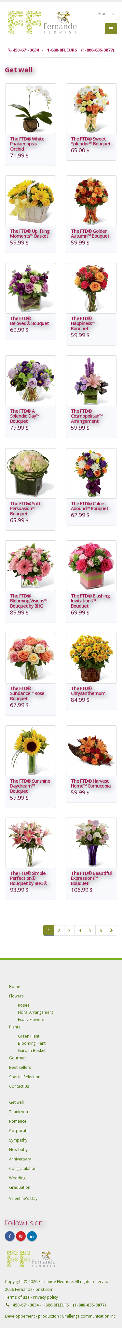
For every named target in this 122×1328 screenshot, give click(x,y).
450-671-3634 (26, 1304)
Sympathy (18, 1140)
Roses (24, 1005)
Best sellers (20, 1067)
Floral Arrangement (35, 1012)
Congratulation (22, 1168)
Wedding (17, 1177)
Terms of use (18, 1297)
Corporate (19, 1130)
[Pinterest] (21, 1236)
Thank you (18, 1111)
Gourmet (17, 1057)
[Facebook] (10, 1236)
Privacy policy (45, 1297)
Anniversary (20, 1158)
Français (106, 13)
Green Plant (28, 1036)
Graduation (19, 1187)
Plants (14, 1026)
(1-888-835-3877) (89, 1304)
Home (14, 986)
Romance (17, 1121)
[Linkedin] (32, 1236)
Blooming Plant (32, 1043)
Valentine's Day (23, 1198)
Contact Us (19, 1086)
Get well (16, 1102)
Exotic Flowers (31, 1019)
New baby (18, 1149)
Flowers (16, 995)
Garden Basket (32, 1050)
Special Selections (26, 1076)
